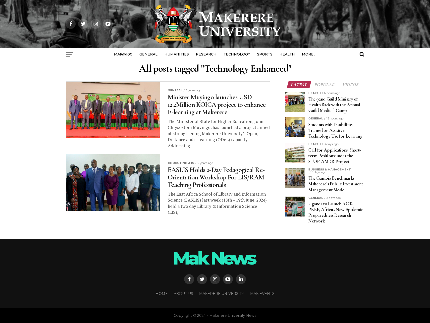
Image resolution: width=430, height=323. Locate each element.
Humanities (176, 54)
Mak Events (262, 293)
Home (162, 293)
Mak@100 (123, 54)
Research (206, 54)
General (148, 54)
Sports (264, 54)
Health (287, 54)
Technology (236, 54)
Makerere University (221, 293)
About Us (183, 293)
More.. (308, 54)
